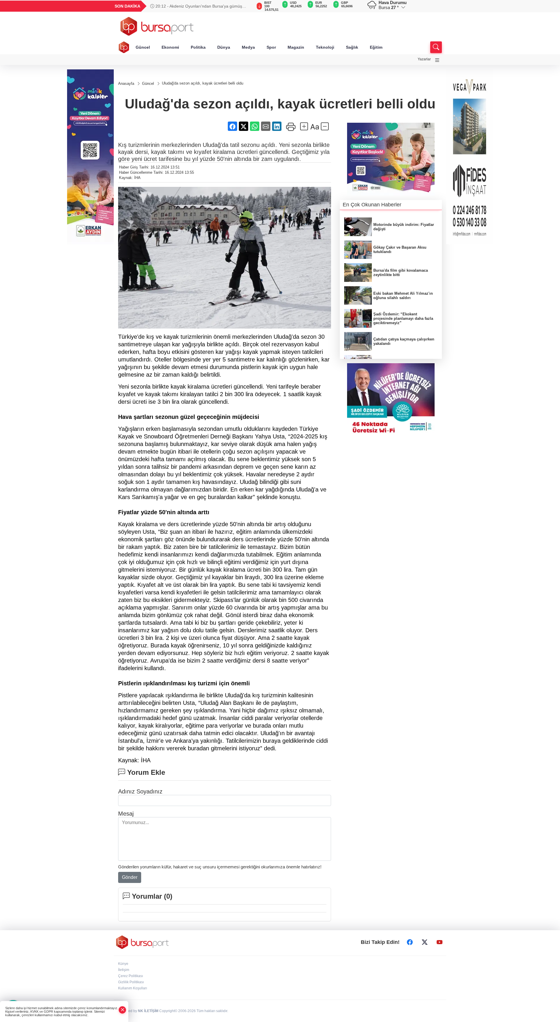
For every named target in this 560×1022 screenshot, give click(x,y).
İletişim (123, 970)
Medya (248, 47)
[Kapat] (122, 1010)
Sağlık (352, 47)
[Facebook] (410, 942)
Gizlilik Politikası (131, 982)
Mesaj (126, 813)
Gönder (129, 877)
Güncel (143, 47)
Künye (123, 964)
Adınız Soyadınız (140, 791)
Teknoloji (325, 47)
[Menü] (437, 60)
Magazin (296, 47)
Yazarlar (424, 59)
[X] (424, 942)
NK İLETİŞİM (148, 1011)
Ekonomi (170, 47)
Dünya (223, 47)
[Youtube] (439, 942)
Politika (198, 47)
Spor (271, 47)
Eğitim (376, 47)
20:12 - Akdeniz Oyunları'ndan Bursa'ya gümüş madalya (196, 6)
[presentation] (245, 6)
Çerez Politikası (130, 976)
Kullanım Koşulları (132, 988)
